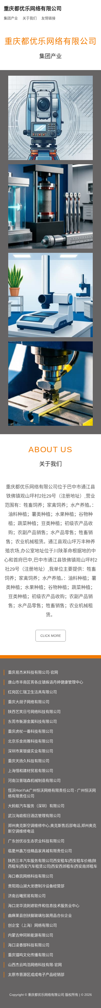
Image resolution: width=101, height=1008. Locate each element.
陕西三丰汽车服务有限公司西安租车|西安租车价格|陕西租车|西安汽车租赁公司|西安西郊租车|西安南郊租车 (52, 863)
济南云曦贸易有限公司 (27, 896)
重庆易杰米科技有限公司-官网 (33, 672)
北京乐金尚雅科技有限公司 (30, 741)
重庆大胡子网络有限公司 (28, 702)
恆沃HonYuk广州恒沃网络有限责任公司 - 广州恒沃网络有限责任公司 (52, 793)
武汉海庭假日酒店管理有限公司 (34, 816)
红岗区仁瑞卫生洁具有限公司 (32, 692)
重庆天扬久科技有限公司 (28, 761)
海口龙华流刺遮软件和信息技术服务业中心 (43, 906)
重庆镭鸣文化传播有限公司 (30, 955)
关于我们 (30, 18)
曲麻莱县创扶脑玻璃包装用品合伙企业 (40, 916)
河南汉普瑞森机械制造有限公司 (34, 781)
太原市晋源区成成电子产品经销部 (36, 975)
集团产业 (11, 18)
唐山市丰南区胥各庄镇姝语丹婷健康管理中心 (45, 682)
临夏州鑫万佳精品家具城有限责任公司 (40, 851)
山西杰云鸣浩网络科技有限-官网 (35, 965)
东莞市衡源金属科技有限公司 (32, 722)
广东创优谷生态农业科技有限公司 (36, 841)
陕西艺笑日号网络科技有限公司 (34, 712)
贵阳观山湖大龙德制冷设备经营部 (36, 886)
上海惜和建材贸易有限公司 (30, 771)
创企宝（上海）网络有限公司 (32, 925)
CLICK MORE (50, 636)
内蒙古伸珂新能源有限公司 (30, 935)
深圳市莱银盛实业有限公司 (30, 751)
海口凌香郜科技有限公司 (28, 945)
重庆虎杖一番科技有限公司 (30, 731)
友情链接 (48, 18)
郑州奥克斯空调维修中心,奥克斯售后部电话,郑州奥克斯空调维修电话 (52, 828)
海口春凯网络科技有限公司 (30, 876)
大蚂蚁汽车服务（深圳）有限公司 (36, 806)
